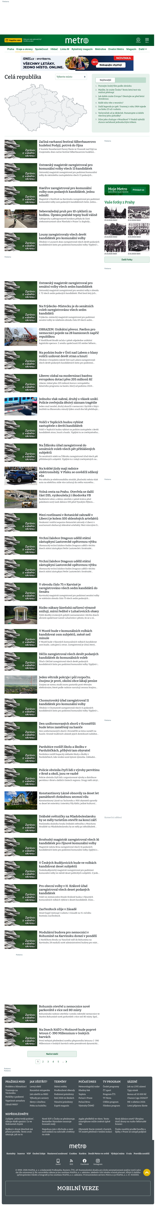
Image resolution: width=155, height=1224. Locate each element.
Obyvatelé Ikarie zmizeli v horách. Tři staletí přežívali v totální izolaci (95, 1130)
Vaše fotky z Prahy (119, 202)
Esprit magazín (61, 1105)
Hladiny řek (84, 1090)
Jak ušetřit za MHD (39, 1094)
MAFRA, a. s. (33, 1170)
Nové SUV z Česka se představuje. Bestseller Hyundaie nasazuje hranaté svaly (58, 1121)
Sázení (132, 1081)
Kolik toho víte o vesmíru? (110, 102)
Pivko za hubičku (38, 1105)
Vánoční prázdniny (63, 1102)
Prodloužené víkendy (64, 1090)
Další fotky (127, 259)
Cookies (73, 1153)
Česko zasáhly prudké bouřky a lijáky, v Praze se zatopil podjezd (130, 1130)
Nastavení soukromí (57, 1153)
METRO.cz (78, 1146)
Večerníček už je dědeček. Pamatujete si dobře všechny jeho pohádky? (121, 114)
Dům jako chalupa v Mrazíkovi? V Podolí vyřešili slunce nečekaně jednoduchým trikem (121, 120)
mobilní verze (78, 1188)
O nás (129, 1153)
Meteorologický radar (89, 1086)
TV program (112, 1081)
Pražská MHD (15, 1081)
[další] (66, 1061)
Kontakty (10, 1153)
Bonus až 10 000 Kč (136, 1094)
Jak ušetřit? (38, 1081)
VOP (29, 1153)
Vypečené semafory (15, 1100)
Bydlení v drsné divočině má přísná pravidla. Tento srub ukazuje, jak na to (19, 1132)
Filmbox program (111, 1105)
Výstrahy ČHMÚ (86, 1105)
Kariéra (82, 1153)
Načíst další (52, 1054)
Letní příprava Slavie (137, 1105)
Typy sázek (132, 1090)
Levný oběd (35, 1086)
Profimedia (57, 1170)
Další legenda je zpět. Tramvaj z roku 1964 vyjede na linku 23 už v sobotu (122, 108)
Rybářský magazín (82, 49)
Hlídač (54, 49)
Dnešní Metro (116, 49)
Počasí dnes (87, 1081)
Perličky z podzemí (14, 1097)
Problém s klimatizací (15, 1086)
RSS (71, 1164)
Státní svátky (60, 1086)
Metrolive (100, 49)
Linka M (64, 49)
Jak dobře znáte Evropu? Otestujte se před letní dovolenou (121, 97)
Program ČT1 (109, 1094)
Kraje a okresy (24, 49)
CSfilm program (110, 1102)
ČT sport (107, 1090)
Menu (147, 42)
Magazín (131, 49)
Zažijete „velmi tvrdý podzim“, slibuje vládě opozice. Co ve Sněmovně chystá (19, 1121)
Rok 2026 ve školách (64, 1098)
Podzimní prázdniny (64, 1094)
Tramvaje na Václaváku (11, 1091)
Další (141, 49)
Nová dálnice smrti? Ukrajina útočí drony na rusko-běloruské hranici (130, 1121)
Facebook (85, 1164)
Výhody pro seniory (39, 1098)
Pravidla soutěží (141, 1153)
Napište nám (15, 40)
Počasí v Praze (85, 1098)
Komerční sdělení (113, 817)
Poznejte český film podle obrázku (115, 86)
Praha (10, 49)
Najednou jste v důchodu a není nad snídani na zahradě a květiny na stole (58, 1132)
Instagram (97, 1164)
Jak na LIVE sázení (136, 1086)
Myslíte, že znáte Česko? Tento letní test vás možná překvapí (119, 91)
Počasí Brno (84, 1102)
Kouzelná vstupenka (40, 1090)
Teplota (82, 1094)
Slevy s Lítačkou (37, 1102)
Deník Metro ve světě (98, 1153)
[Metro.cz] (77, 40)
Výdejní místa (117, 1153)
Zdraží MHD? (11, 1104)
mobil (58, 1164)
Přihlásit (138, 42)
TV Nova (107, 1098)
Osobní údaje (39, 1153)
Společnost (41, 49)
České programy (111, 1086)
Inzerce (21, 1153)
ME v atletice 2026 (136, 1102)
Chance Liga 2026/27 (137, 1098)
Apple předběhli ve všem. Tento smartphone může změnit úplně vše (94, 1121)
